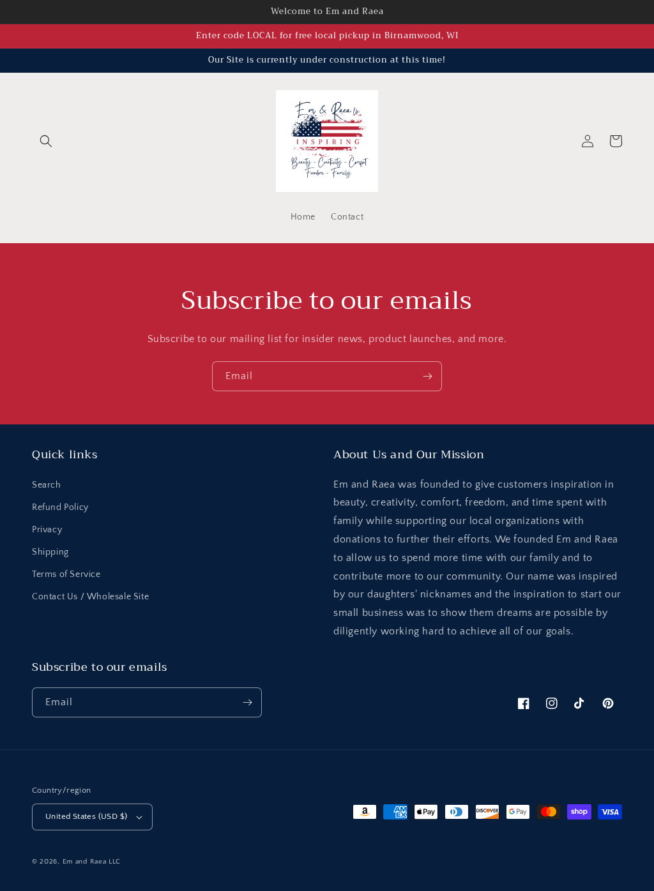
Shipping (50, 552)
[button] (46, 141)
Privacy (47, 530)
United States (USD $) (86, 816)
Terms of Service (66, 574)
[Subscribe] (427, 376)
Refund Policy (60, 507)
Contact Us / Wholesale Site (90, 597)
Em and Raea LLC (92, 861)
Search (46, 485)
